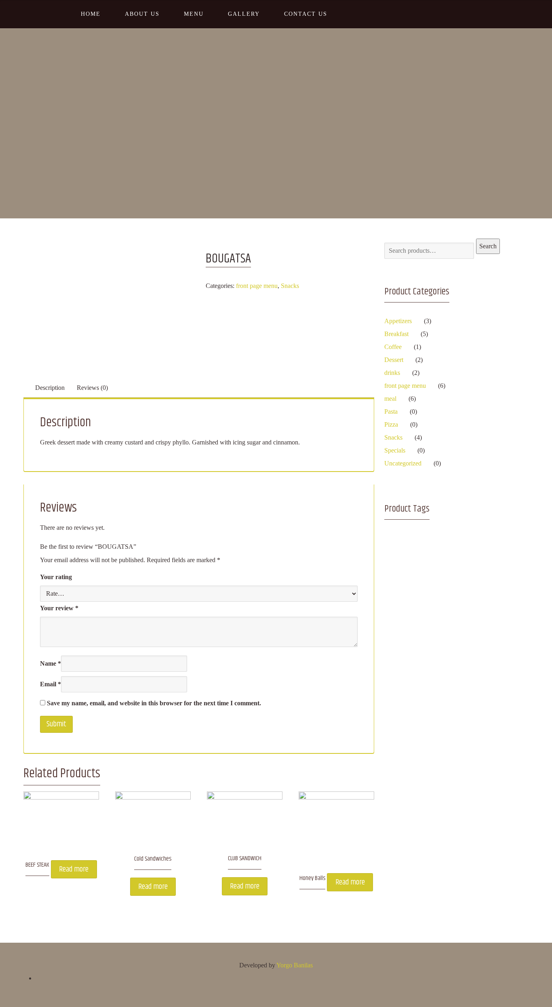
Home (260, 97)
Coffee (393, 346)
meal (390, 398)
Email (50, 684)
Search (488, 246)
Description (50, 387)
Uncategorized (402, 463)
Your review (59, 608)
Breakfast (396, 333)
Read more (73, 869)
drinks (392, 372)
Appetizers (398, 320)
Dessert (393, 359)
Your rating (56, 576)
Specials (394, 450)
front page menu (257, 285)
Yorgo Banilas (294, 965)
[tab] (50, 388)
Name (50, 663)
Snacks (290, 285)
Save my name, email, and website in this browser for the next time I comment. (154, 703)
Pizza (391, 424)
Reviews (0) (92, 387)
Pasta (391, 411)
